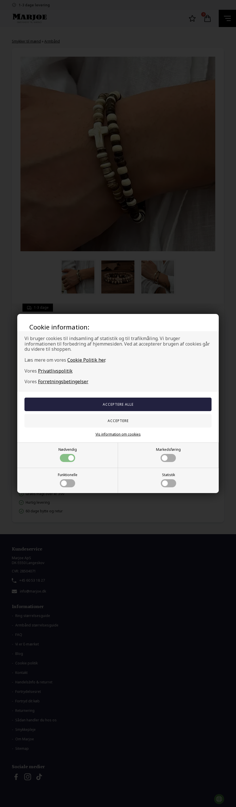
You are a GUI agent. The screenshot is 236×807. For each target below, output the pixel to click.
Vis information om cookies (118, 434)
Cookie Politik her (86, 360)
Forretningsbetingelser (63, 381)
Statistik (168, 474)
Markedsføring (168, 449)
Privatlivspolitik (55, 371)
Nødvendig (67, 449)
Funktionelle (67, 474)
